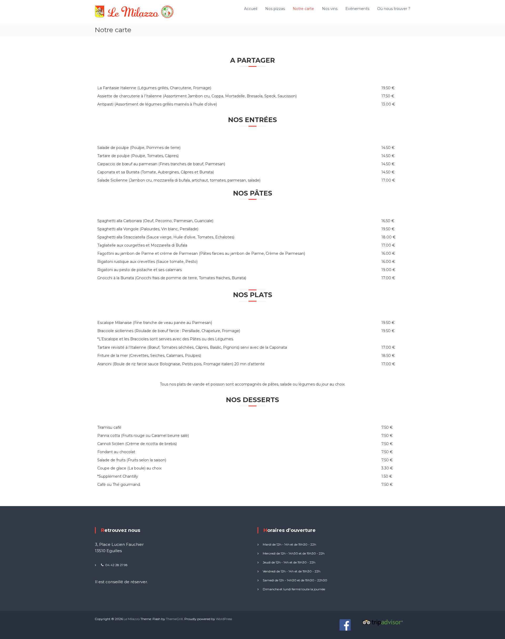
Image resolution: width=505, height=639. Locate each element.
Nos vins (329, 8)
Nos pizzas (275, 8)
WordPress (224, 619)
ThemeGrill (174, 619)
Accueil (250, 8)
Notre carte (303, 8)
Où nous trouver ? (393, 8)
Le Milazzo (132, 619)
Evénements (357, 8)
